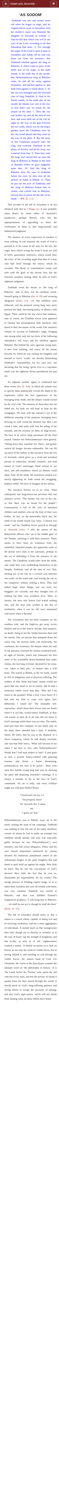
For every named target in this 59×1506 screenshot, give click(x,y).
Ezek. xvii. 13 (25, 300)
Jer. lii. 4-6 (23, 386)
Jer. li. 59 (37, 296)
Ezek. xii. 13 (11, 908)
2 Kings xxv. (33, 209)
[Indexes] (56, 753)
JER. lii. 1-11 (27, 198)
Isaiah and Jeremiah (22, 3)
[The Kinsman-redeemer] (3, 753)
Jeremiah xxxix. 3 (18, 529)
